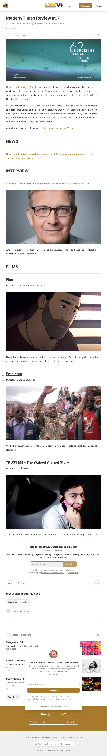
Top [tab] (9, 635)
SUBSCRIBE (35, 106)
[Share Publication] (75, 5)
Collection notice (74, 737)
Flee (9, 280)
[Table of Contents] (3, 378)
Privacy (56, 737)
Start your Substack (47, 744)
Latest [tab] (16, 635)
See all (11, 697)
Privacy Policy (73, 699)
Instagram (60, 128)
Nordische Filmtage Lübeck (21, 87)
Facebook (48, 128)
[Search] (69, 5)
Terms (63, 737)
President (14, 374)
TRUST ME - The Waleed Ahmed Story (37, 462)
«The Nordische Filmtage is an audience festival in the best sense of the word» (49, 184)
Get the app (66, 744)
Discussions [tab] (26, 635)
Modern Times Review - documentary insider (50, 118)
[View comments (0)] (17, 34)
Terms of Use (66, 696)
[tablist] (17, 602)
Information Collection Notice (52, 699)
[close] (78, 651)
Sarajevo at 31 (14, 642)
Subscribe (85, 5)
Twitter (71, 128)
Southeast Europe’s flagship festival (22, 646)
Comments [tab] (12, 602)
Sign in (99, 5)
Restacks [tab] (23, 602)
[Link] (2, 141)
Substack (40, 750)
